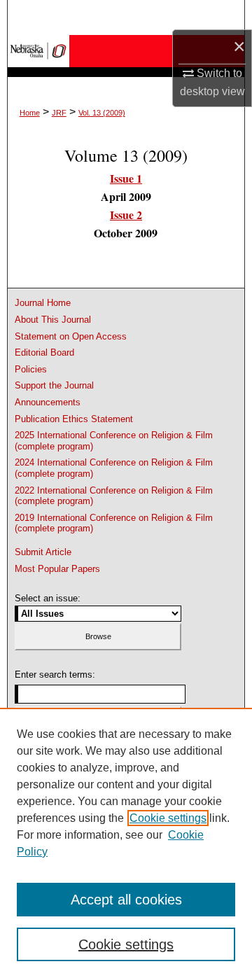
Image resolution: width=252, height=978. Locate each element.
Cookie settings (168, 818)
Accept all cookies (126, 899)
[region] (126, 843)
